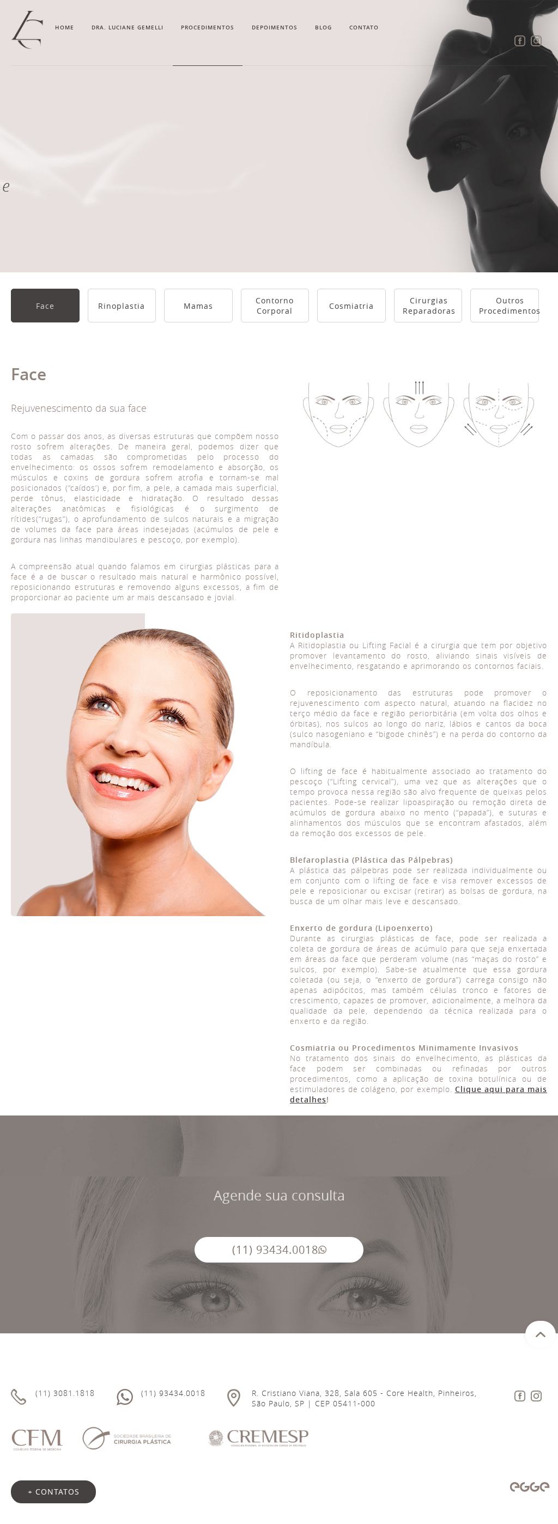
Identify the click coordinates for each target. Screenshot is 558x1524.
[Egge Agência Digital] (530, 1486)
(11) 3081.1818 (65, 1393)
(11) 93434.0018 (275, 1249)
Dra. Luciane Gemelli (127, 27)
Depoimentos (275, 27)
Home (64, 27)
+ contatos (54, 1491)
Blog (323, 27)
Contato (364, 27)
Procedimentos (207, 27)
